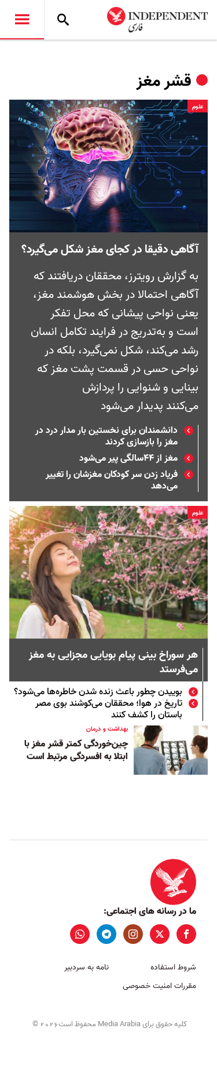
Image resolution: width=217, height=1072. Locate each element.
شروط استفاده (173, 967)
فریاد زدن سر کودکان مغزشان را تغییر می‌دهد (112, 480)
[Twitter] (160, 934)
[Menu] (22, 19)
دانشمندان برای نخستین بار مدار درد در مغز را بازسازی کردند (106, 436)
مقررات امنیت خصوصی (159, 986)
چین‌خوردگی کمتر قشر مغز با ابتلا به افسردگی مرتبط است (76, 750)
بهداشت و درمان (107, 729)
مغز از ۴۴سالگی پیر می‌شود (128, 458)
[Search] (63, 19)
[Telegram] (106, 934)
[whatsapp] (80, 934)
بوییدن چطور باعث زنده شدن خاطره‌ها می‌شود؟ (98, 692)
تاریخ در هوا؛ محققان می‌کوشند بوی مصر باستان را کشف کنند (108, 709)
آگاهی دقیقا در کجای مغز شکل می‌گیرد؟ (109, 250)
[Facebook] (186, 934)
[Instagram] (133, 934)
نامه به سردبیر (86, 967)
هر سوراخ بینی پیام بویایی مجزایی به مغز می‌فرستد (113, 663)
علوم (197, 106)
